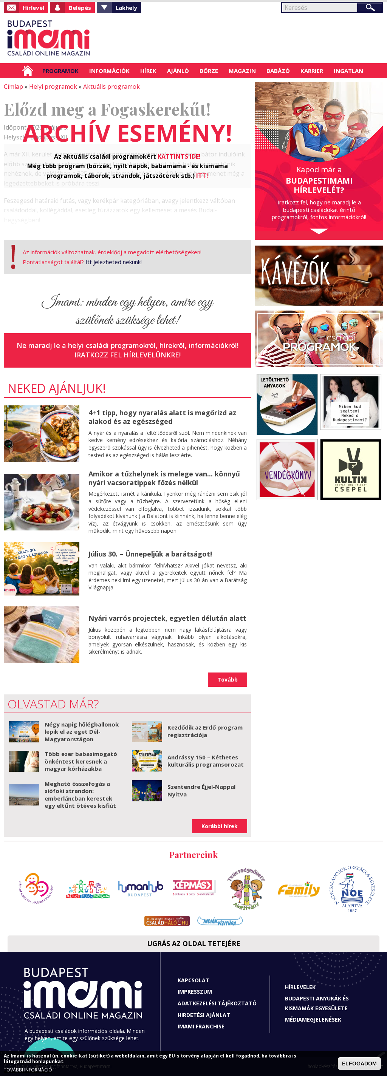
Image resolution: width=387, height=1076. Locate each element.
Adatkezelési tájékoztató (217, 1003)
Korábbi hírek (219, 826)
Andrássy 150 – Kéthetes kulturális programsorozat (205, 760)
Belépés (80, 7)
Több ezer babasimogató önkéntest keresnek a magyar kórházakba (81, 761)
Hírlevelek (300, 987)
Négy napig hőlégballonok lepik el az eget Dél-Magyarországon (82, 731)
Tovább (227, 679)
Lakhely (126, 7)
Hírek (148, 70)
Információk (109, 70)
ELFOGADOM (359, 1064)
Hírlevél (33, 7)
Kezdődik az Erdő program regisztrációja (205, 731)
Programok (60, 70)
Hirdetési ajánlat (204, 1015)
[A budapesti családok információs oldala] (49, 38)
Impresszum (195, 991)
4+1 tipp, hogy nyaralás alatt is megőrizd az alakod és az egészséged (162, 417)
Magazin (242, 70)
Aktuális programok (111, 86)
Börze (209, 70)
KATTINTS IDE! (179, 156)
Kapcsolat (193, 980)
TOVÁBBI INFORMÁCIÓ (28, 1070)
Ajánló (178, 70)
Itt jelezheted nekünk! (113, 262)
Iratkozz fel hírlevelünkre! (127, 354)
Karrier (311, 70)
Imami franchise (201, 1026)
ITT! (202, 176)
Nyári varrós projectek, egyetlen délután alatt (167, 618)
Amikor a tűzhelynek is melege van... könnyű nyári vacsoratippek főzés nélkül (164, 478)
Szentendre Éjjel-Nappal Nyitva (201, 790)
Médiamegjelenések (313, 1019)
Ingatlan (348, 70)
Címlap (27, 70)
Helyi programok (53, 86)
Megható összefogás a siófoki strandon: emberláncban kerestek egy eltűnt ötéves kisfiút (80, 795)
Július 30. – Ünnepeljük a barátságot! (150, 553)
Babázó (278, 70)
